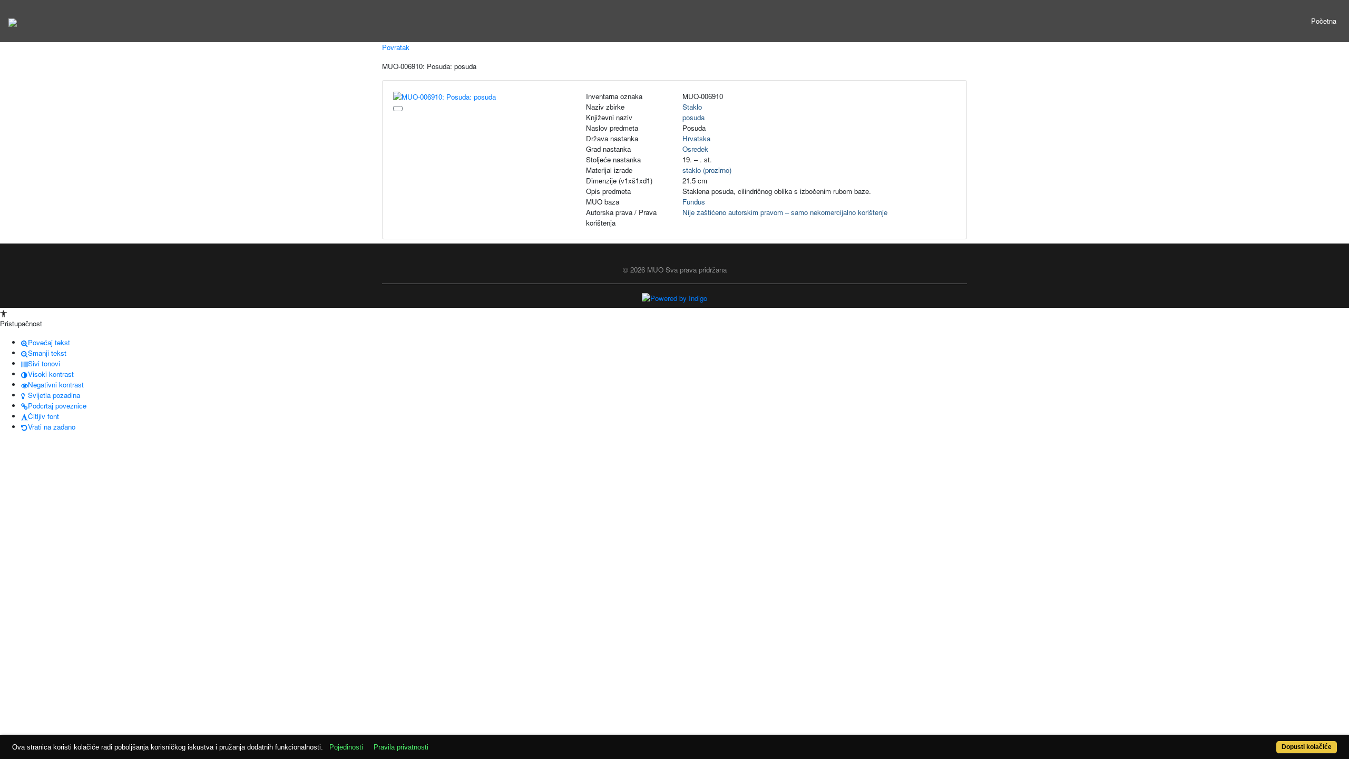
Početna (1323, 21)
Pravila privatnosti (401, 747)
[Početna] (12, 21)
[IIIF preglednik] (398, 108)
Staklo (692, 107)
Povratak (395, 47)
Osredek (695, 149)
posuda (693, 117)
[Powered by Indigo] (674, 298)
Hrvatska (696, 138)
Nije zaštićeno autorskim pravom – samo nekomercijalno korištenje (784, 212)
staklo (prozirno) (706, 170)
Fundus (693, 202)
